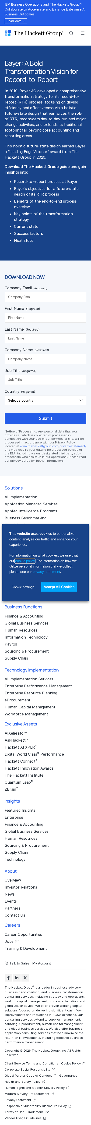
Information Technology (26, 637)
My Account (41, 963)
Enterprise (14, 817)
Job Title (20, 370)
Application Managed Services (31, 504)
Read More (14, 21)
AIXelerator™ (16, 733)
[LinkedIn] (17, 978)
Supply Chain (16, 658)
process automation (63, 1001)
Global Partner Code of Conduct (28, 1075)
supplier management (64, 1019)
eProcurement (17, 700)
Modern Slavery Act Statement (27, 1093)
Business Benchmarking (25, 518)
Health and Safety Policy (22, 1081)
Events (11, 901)
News (9, 894)
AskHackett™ (16, 740)
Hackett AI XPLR (20, 747)
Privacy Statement (18, 1099)
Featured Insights (20, 810)
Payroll (11, 644)
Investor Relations (21, 887)
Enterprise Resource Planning (31, 693)
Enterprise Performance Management (38, 686)
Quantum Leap (19, 782)
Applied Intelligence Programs (31, 511)
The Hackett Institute (24, 775)
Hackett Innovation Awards (29, 768)
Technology (15, 859)
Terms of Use (14, 1112)
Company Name (27, 349)
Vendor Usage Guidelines (23, 1118)
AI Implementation (21, 497)
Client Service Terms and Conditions (31, 1063)
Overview (13, 880)
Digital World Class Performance (34, 754)
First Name (22, 308)
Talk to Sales (19, 963)
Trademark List (38, 1112)
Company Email (26, 288)
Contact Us (15, 915)
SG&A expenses (64, 1015)
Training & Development (26, 948)
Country (20, 391)
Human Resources (21, 630)
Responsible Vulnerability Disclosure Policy (36, 1105)
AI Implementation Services (29, 679)
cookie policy (25, 561)
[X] (25, 978)
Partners (12, 908)
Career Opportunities (23, 934)
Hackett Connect (21, 761)
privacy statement (46, 572)
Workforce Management (26, 714)
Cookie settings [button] (23, 587)
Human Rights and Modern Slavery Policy (35, 1087)
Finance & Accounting (24, 616)
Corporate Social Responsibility (27, 1069)
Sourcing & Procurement (27, 651)
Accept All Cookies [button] (59, 587)
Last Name (22, 329)
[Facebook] (8, 978)
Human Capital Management (30, 707)
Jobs (9, 941)
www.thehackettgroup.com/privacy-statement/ (53, 446)
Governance (68, 1075)
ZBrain (11, 789)
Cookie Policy (71, 1063)
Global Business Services (27, 623)
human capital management (62, 1024)
